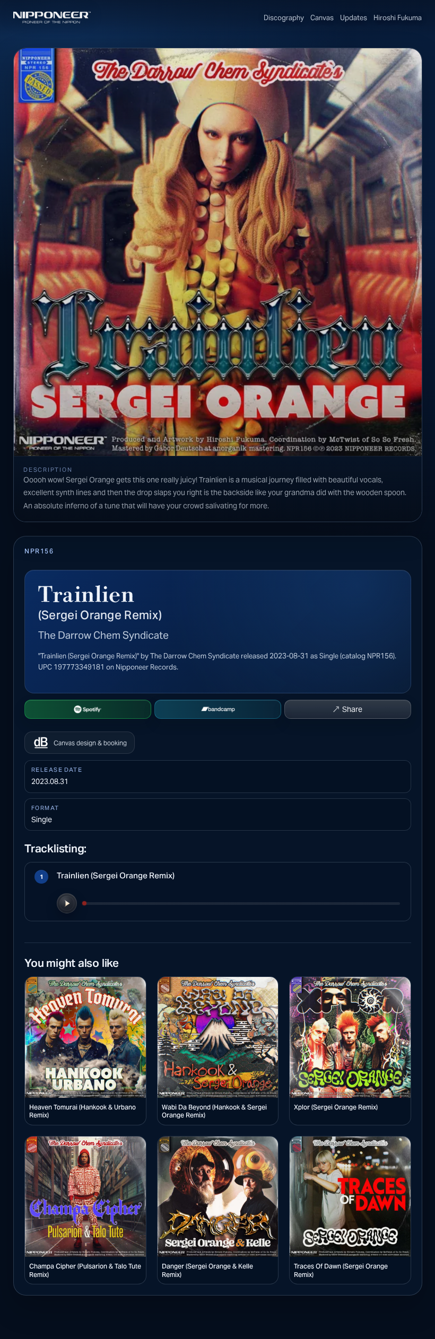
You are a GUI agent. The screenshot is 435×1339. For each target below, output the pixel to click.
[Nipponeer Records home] (52, 17)
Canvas (322, 17)
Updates (353, 17)
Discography (284, 17)
